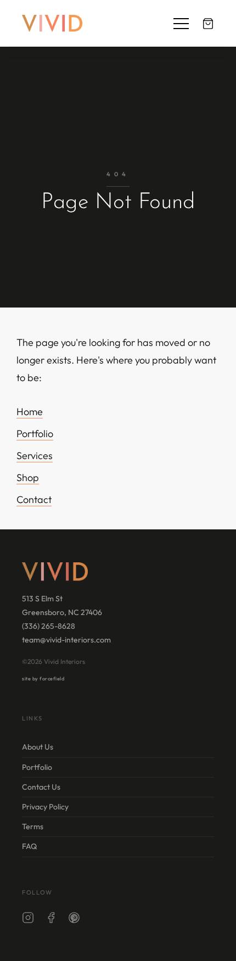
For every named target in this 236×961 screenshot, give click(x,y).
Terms (32, 826)
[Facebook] (51, 920)
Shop (27, 477)
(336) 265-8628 (48, 626)
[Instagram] (28, 920)
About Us (37, 747)
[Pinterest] (74, 920)
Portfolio (34, 433)
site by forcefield (43, 678)
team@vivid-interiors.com (66, 640)
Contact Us (41, 787)
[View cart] (208, 24)
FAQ (29, 846)
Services (34, 455)
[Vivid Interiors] (52, 23)
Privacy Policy (45, 807)
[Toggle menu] (181, 23)
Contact (34, 499)
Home (29, 411)
